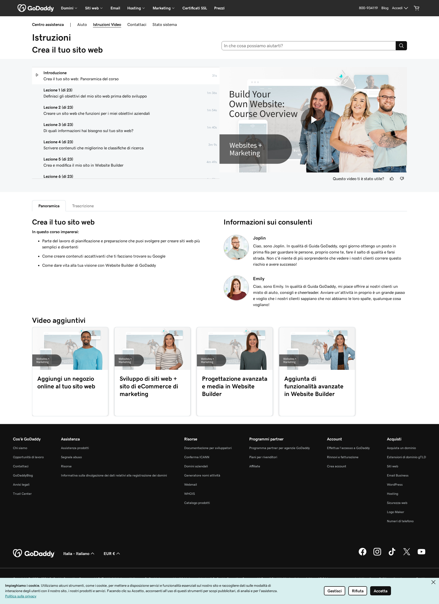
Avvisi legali (21, 484)
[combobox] (309, 45)
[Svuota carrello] (416, 8)
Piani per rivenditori (263, 457)
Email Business (398, 475)
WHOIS (189, 493)
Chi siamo (20, 448)
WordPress (395, 484)
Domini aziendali (196, 466)
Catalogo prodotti (197, 502)
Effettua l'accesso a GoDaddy (348, 448)
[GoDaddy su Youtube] (421, 555)
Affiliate (254, 466)
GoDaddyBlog (23, 475)
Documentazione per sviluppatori (208, 448)
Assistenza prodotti (75, 448)
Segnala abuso (71, 457)
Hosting (392, 493)
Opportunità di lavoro (28, 457)
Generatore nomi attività (202, 475)
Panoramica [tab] (48, 206)
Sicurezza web (397, 502)
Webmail (190, 484)
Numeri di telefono (400, 521)
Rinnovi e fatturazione (342, 457)
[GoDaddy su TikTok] (392, 555)
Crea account (336, 466)
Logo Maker (395, 512)
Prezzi (219, 8)
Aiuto (82, 24)
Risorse (66, 466)
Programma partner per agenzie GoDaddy (279, 448)
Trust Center (22, 493)
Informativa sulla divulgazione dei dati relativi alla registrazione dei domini (114, 475)
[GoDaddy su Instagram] (377, 555)
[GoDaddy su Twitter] (406, 555)
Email (115, 8)
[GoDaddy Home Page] (34, 553)
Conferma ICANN (196, 457)
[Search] (401, 45)
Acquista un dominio (401, 448)
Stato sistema (164, 24)
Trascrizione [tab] (83, 206)
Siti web (392, 466)
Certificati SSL (194, 8)
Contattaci (136, 24)
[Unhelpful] (402, 178)
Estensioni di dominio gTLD (406, 457)
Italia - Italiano (76, 553)
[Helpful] (392, 178)
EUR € (109, 553)
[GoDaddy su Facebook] (362, 555)
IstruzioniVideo (107, 24)
